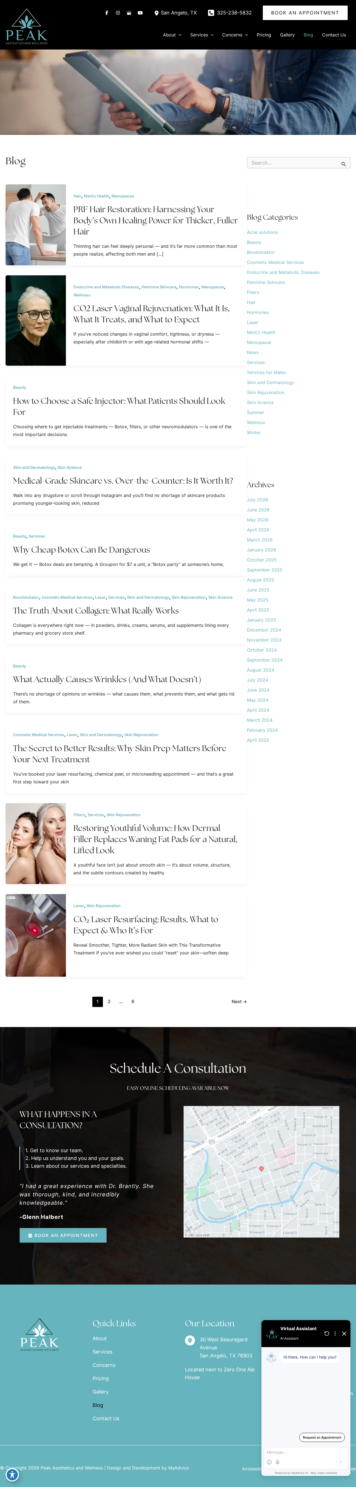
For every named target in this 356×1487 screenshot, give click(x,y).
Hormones (189, 286)
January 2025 (261, 620)
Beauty (19, 387)
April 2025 (258, 610)
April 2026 (258, 530)
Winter (254, 432)
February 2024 (262, 730)
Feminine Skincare (159, 286)
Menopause (123, 196)
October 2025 (262, 560)
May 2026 (257, 520)
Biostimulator (26, 597)
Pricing (101, 1378)
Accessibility (255, 1468)
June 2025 (258, 590)
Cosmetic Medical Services (67, 597)
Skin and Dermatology (34, 467)
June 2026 (258, 510)
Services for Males (266, 372)
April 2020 (258, 740)
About (100, 1338)
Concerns (104, 1365)
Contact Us (106, 1418)
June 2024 (258, 690)
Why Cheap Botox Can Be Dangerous (81, 549)
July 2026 (257, 500)
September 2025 (265, 570)
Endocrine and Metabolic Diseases (106, 286)
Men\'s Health (96, 196)
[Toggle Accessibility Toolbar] (12, 1474)
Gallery (101, 1392)
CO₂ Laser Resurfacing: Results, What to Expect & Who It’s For (145, 925)
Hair (77, 196)
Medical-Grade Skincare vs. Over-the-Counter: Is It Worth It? (123, 480)
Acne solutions (262, 232)
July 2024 (257, 680)
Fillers (79, 814)
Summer (255, 412)
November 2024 (264, 640)
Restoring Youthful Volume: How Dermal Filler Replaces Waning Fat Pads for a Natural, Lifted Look (155, 839)
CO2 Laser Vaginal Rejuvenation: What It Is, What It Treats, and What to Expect (151, 314)
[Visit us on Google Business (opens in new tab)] (129, 13)
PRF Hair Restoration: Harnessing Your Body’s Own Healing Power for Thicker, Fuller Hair (155, 220)
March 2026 (260, 540)
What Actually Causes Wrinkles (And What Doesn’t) (107, 679)
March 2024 (260, 720)
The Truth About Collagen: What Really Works (96, 610)
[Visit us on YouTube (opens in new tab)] (140, 13)
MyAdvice (178, 1468)
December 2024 (264, 630)
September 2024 (265, 660)
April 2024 (258, 710)
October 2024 (262, 650)
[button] (305, 13)
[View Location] (157, 13)
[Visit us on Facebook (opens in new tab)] (107, 13)
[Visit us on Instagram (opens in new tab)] (118, 13)
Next (239, 1001)
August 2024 (260, 670)
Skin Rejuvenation (189, 597)
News (253, 352)
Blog (98, 1405)
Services (37, 536)
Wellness (82, 295)
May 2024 (257, 700)
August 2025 (260, 580)
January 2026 (261, 550)
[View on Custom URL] (261, 1171)
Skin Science (70, 467)
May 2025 (257, 600)
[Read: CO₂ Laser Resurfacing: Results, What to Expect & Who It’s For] (36, 935)
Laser (100, 597)
